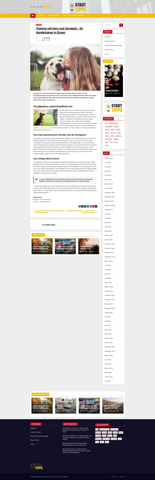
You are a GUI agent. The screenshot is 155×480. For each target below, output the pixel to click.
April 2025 (108, 227)
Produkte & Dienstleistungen (73, 15)
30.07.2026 (109, 411)
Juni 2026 (108, 167)
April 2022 (108, 364)
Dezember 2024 (110, 244)
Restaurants (108, 139)
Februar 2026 (109, 184)
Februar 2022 (109, 368)
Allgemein (40, 15)
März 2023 (108, 334)
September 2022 (110, 351)
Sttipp (46, 251)
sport (106, 142)
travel (116, 142)
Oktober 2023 (109, 304)
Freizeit (118, 129)
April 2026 (108, 175)
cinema (107, 129)
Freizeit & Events (54, 15)
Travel (106, 54)
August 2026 (109, 158)
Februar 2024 (109, 287)
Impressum (122, 476)
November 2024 (110, 248)
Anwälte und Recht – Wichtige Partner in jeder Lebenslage (50, 211)
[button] (124, 15)
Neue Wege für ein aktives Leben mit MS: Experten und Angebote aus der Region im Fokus (76, 430)
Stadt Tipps (47, 37)
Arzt (106, 123)
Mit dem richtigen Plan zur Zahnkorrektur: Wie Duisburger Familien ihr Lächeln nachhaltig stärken (77, 437)
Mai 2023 (108, 325)
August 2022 (109, 355)
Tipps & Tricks (109, 50)
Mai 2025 (108, 222)
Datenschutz (114, 476)
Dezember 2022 (110, 347)
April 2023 (108, 329)
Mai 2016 (107, 381)
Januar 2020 (109, 377)
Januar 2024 (109, 291)
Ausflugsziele (108, 126)
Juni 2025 (108, 218)
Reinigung (118, 136)
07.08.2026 (85, 411)
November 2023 (110, 299)
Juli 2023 (108, 317)
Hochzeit (113, 133)
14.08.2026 (38, 411)
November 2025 (110, 197)
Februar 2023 (109, 338)
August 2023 (109, 312)
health (107, 133)
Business (116, 126)
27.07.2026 (110, 93)
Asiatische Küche (113, 123)
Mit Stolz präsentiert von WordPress (39, 476)
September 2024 (110, 257)
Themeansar (64, 476)
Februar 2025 (109, 235)
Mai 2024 (108, 274)
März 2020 (108, 372)
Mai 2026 (108, 171)
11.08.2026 (61, 411)
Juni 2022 (108, 359)
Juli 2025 (108, 214)
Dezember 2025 (110, 192)
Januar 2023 (109, 342)
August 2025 (109, 209)
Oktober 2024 (109, 252)
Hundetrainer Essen (45, 127)
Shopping (116, 139)
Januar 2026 (109, 188)
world (106, 145)
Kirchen (107, 136)
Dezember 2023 (110, 295)
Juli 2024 (108, 265)
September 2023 (110, 308)
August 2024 (109, 261)
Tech (111, 142)
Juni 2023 (108, 321)
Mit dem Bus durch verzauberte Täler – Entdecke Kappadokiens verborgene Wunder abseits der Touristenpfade (76, 450)
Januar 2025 (109, 239)
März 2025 (108, 231)
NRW (112, 136)
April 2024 (108, 278)
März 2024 (108, 282)
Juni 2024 (108, 269)
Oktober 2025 (109, 201)
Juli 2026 (108, 162)
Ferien (112, 129)
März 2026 (108, 179)
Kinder (119, 133)
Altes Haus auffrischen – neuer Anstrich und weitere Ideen (81, 211)
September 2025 (110, 205)
